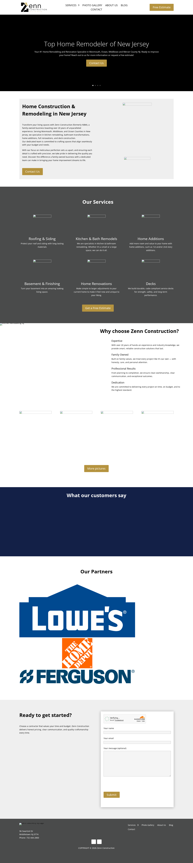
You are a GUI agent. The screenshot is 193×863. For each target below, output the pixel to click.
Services (70, 5)
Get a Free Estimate (98, 308)
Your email (109, 738)
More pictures (96, 468)
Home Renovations (96, 283)
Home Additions (151, 238)
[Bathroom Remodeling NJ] (157, 413)
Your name (109, 728)
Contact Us (96, 63)
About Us (111, 5)
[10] (76, 413)
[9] (117, 413)
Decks (151, 283)
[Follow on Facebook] (93, 841)
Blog (124, 5)
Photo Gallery (92, 5)
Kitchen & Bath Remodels (96, 238)
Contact (96, 9)
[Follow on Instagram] (99, 841)
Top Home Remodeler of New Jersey (96, 43)
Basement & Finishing (42, 283)
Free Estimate (162, 7)
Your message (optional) (115, 748)
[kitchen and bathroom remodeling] (35, 413)
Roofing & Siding (42, 238)
